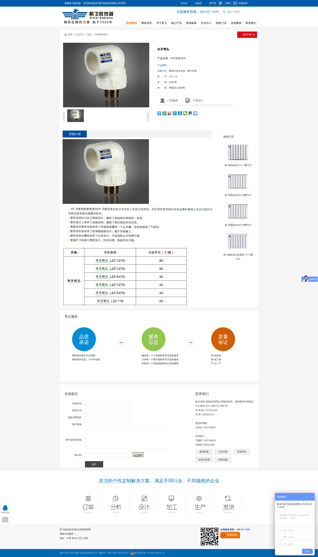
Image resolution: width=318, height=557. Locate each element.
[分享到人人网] (180, 113)
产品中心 (79, 34)
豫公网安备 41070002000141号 (149, 553)
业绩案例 (236, 23)
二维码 (227, 3)
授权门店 (221, 23)
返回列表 (247, 34)
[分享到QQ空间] (164, 113)
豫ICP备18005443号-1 (119, 553)
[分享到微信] (185, 113)
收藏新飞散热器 (73, 3)
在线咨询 (242, 3)
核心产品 (176, 23)
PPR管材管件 (101, 34)
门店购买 (172, 100)
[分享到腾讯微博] (175, 113)
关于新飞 (161, 23)
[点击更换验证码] (138, 454)
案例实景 (204, 452)
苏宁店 (212, 3)
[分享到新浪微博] (170, 113)
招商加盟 (223, 459)
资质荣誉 (241, 452)
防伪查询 (131, 23)
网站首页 (146, 23)
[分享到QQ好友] (190, 113)
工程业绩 (223, 452)
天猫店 (198, 3)
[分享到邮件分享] (195, 113)
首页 (70, 34)
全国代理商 (204, 459)
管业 (89, 34)
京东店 (184, 3)
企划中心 (206, 23)
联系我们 (251, 23)
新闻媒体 (191, 23)
